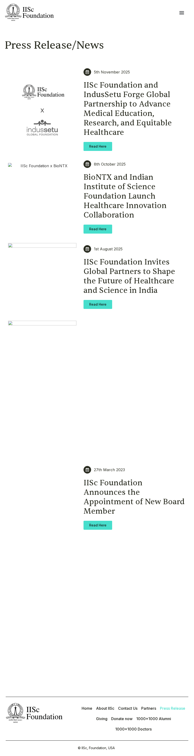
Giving (101, 718)
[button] (181, 12)
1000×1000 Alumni (153, 718)
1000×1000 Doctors (133, 729)
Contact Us (127, 708)
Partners (148, 708)
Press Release (172, 708)
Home (87, 708)
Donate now (121, 718)
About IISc (105, 708)
